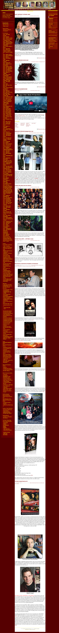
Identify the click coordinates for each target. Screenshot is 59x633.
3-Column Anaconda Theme (26, 628)
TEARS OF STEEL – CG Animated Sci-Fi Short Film (28, 124)
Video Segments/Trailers (7, 421)
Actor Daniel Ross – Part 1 (8, 289)
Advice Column (5, 28)
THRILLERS (5, 433)
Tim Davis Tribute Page (7, 420)
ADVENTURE (5, 422)
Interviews (5, 288)
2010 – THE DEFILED (7, 134)
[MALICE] (30, 230)
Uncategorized (41, 61)
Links (4, 341)
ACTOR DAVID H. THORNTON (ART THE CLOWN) (7, 292)
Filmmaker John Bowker (7, 319)
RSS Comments (32, 629)
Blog (49, 11)
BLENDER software (21, 115)
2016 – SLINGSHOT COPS (7, 221)
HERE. (33, 320)
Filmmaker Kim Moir (6, 322)
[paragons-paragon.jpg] (30, 169)
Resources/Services (6, 395)
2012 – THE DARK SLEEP (7, 166)
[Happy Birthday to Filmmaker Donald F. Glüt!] (30, 559)
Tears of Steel (33, 123)
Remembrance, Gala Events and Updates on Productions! (26, 263)
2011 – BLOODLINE (6, 141)
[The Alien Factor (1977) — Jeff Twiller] (30, 249)
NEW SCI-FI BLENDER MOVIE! (21, 89)
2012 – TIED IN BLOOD (7, 169)
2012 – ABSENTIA (6, 152)
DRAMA (4, 426)
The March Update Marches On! (21, 481)
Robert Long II (5, 26)
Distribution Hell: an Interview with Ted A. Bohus (7, 352)
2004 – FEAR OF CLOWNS (7, 38)
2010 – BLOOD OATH (7, 108)
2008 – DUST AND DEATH (7, 67)
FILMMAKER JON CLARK (7, 320)
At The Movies (5, 33)
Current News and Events (7, 244)
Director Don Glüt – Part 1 (7, 303)
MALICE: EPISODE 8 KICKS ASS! (21, 60)
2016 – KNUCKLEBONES (7, 217)
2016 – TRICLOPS (6, 223)
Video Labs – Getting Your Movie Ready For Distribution (8, 361)
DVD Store (5, 283)
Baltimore (17, 55)
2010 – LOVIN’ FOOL (6, 122)
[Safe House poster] (30, 315)
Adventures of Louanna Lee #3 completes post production (7, 348)
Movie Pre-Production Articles (53, 35)
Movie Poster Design (7, 354)
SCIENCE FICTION (6, 432)
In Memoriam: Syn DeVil (7, 284)
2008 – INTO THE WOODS (7, 71)
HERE (16, 84)
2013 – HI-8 (5, 176)
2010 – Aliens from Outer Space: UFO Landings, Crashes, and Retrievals (7, 99)
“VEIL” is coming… (6, 246)
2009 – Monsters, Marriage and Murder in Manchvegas (8, 88)
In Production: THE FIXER (8, 384)
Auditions (5, 367)
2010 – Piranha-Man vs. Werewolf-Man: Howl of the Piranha (8, 129)
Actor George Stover (6, 294)
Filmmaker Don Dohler (7, 312)
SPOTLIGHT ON (6, 415)
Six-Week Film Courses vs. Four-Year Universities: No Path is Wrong (8, 369)
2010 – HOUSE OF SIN (7, 115)
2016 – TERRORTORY (7, 222)
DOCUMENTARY (6, 425)
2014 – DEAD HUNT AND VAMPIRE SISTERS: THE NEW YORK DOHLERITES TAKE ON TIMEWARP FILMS (7, 192)
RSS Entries (27, 629)
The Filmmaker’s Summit (7, 278)
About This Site (5, 24)
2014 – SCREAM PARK (7, 200)
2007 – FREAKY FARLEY (7, 54)
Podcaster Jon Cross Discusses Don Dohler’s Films (7, 327)
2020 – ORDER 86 (6, 234)
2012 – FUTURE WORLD (7, 162)
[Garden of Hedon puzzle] (30, 208)
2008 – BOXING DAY (6, 62)
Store (49, 45)
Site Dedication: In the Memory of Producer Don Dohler (7, 400)
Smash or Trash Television (7, 408)
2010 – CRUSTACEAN (7, 109)
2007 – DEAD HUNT (6, 48)
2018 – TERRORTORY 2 (7, 228)
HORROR (4, 427)
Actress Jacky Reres (6, 297)
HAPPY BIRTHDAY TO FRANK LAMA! (22, 14)
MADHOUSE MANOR (52, 31)
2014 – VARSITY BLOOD (7, 202)
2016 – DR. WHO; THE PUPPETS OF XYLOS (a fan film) (7, 213)
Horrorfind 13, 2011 (6, 256)
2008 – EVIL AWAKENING (7, 68)
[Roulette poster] (30, 336)
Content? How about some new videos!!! (23, 185)
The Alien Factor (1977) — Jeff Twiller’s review (24, 238)
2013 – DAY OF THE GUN (7, 175)
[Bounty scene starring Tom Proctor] (30, 361)
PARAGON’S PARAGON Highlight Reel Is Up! (24, 131)
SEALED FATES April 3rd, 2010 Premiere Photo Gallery (7, 276)
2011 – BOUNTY (6, 142)
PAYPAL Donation (6, 394)
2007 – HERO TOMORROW (8, 55)
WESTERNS (5, 434)
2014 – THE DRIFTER (7, 201)
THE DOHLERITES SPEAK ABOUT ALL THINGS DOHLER (8, 338)
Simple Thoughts (36, 628)
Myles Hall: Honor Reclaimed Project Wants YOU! (7, 261)
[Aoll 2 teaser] (30, 423)
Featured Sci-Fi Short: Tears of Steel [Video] (23, 124)
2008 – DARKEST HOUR (7, 66)
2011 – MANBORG (6, 147)
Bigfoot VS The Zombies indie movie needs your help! (7, 248)
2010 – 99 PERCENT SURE (8, 96)
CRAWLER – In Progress (7, 253)
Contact (4, 243)
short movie (42, 114)
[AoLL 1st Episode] (30, 455)
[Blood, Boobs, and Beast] (30, 514)
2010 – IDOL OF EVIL (7, 121)
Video (44, 61)
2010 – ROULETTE (6, 132)
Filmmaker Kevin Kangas (7, 321)
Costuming (5, 374)
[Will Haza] (30, 386)
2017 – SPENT (5, 224)
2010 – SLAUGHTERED (7, 133)
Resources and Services (52, 40)
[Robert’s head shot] (30, 593)
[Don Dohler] (30, 286)
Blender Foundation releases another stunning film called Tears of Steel (17, 125)
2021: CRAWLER (6, 235)
